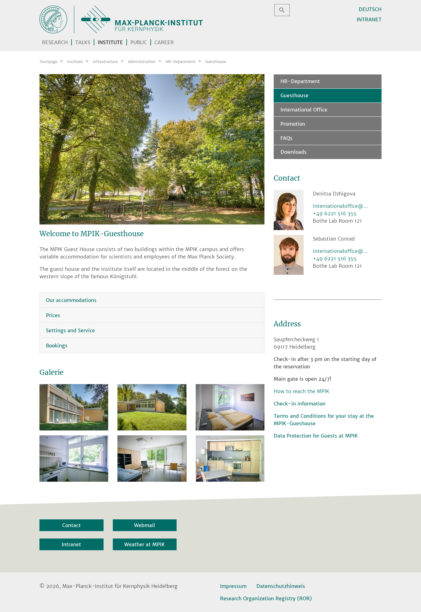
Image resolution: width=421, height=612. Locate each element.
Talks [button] (82, 42)
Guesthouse (294, 95)
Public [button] (138, 42)
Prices (53, 315)
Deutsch (370, 9)
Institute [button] (110, 42)
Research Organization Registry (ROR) (266, 598)
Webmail (144, 525)
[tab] (152, 300)
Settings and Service (70, 330)
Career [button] (164, 42)
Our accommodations (71, 300)
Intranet (369, 19)
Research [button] (55, 42)
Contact (71, 525)
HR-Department (300, 81)
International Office (303, 110)
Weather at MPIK (144, 544)
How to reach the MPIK (301, 391)
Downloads (293, 152)
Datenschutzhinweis (280, 586)
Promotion (292, 124)
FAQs (286, 138)
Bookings (56, 345)
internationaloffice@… (340, 206)
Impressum (233, 586)
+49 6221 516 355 (335, 213)
